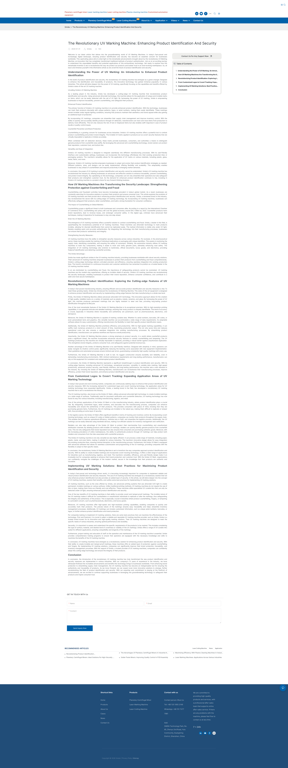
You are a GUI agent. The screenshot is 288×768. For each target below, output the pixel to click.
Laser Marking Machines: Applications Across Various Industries (198, 657)
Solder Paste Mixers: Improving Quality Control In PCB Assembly (144, 657)
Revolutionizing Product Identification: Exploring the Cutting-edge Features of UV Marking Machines (198, 78)
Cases (103, 714)
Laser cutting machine (199, 648)
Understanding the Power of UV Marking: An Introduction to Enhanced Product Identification (198, 71)
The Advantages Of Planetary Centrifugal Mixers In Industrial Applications (145, 653)
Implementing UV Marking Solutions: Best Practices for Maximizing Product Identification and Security (198, 86)
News (211, 648)
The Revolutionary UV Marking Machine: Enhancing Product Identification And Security (106, 27)
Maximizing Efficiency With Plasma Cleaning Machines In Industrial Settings (199, 653)
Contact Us (105, 723)
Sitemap (136, 758)
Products (104, 704)
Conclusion (182, 90)
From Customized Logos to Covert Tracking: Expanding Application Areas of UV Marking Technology (198, 82)
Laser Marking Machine (138, 704)
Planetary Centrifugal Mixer (140, 700)
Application (218, 648)
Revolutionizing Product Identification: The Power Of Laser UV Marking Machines (80, 654)
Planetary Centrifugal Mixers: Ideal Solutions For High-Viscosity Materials (90, 657)
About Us (104, 709)
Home (103, 700)
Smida (67, 27)
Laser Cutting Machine (138, 709)
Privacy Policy (127, 758)
